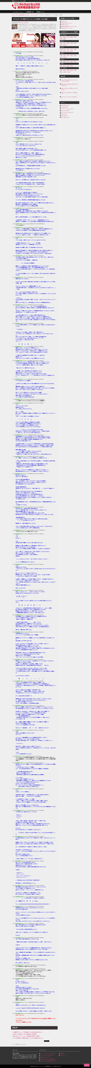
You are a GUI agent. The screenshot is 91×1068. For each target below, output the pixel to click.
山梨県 (75, 49)
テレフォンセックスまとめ (66, 112)
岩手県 (68, 37)
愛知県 (71, 51)
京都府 (68, 55)
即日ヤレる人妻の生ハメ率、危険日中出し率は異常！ (25, 1034)
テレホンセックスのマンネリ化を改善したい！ (69, 97)
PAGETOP (87, 1065)
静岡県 (68, 51)
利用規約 (62, 1053)
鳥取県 (61, 61)
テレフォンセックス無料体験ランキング (48, 1060)
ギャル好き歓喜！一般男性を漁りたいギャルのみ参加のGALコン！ (28, 1038)
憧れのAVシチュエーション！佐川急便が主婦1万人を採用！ (26, 1036)
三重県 (61, 55)
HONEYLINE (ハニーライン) (66, 28)
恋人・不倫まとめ (64, 117)
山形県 (61, 38)
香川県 (64, 65)
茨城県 (61, 43)
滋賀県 (64, 55)
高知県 (71, 65)
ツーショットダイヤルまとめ (66, 108)
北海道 (61, 37)
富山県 (64, 49)
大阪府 (71, 55)
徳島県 (61, 65)
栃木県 (64, 43)
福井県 (71, 49)
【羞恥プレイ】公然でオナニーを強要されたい (69, 93)
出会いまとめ (63, 115)
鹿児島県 (65, 72)
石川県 (68, 49)
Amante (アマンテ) (64, 24)
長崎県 (68, 70)
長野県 (61, 51)
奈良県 (61, 57)
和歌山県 (65, 57)
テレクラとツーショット (18, 11)
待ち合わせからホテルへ (45, 1057)
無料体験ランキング (40, 11)
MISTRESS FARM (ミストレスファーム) (69, 26)
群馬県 (68, 43)
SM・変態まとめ (64, 105)
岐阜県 (64, 51)
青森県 (64, 37)
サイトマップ (63, 1055)
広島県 (71, 61)
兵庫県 (75, 55)
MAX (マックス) (64, 21)
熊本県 (71, 70)
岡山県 (68, 61)
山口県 (75, 61)
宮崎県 (61, 72)
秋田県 (75, 37)
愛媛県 (68, 65)
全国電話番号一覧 (29, 11)
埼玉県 (71, 43)
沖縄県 (69, 72)
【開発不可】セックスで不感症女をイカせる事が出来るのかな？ (27, 1032)
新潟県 (61, 49)
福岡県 (61, 70)
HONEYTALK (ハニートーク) (66, 22)
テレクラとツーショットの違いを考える (48, 1053)
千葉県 (75, 43)
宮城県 (71, 37)
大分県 (75, 70)
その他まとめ (63, 107)
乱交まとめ (63, 113)
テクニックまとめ (24, 22)
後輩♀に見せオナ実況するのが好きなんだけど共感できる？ (69, 85)
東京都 (61, 44)
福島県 (64, 38)
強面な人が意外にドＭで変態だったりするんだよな (69, 89)
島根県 (64, 61)
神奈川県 (65, 44)
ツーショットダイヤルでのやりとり (47, 1055)
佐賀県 (64, 70)
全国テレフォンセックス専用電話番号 (48, 1059)
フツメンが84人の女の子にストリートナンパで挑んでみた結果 (69, 80)
